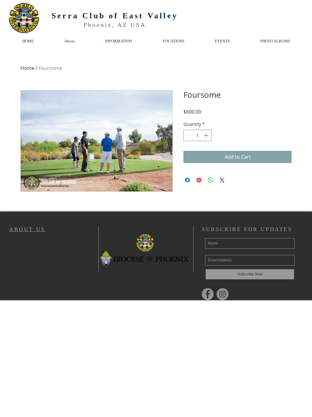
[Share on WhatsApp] (210, 180)
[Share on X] (222, 180)
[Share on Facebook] (187, 180)
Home (27, 68)
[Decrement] (188, 135)
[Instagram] (223, 294)
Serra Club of (86, 15)
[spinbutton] (197, 135)
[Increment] (207, 135)
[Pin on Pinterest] (199, 180)
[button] (118, 41)
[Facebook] (208, 294)
